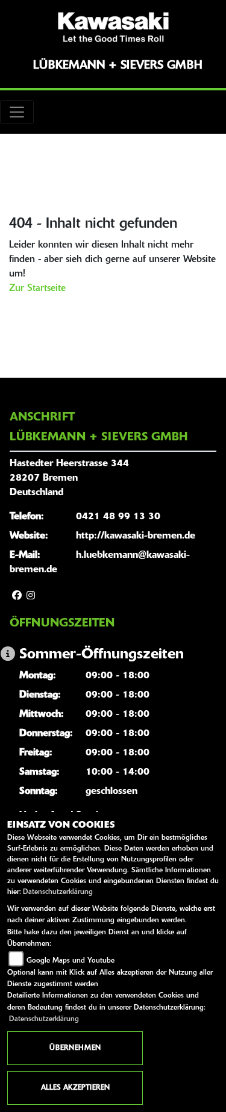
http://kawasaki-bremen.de (135, 536)
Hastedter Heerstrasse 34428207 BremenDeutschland (69, 478)
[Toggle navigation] (17, 112)
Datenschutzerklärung (58, 892)
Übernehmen (75, 1048)
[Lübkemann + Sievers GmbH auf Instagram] (30, 596)
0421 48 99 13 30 (118, 517)
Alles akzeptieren (75, 1088)
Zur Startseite (37, 288)
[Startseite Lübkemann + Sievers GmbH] (113, 27)
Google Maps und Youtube (71, 960)
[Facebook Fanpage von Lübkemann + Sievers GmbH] (17, 596)
